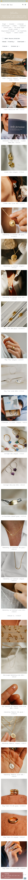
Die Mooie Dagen (19, 27)
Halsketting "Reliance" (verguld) (14, 743)
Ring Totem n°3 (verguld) (14, 837)
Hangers (8, 32)
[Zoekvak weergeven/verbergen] (23, 4)
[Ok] (25, 878)
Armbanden (20, 24)
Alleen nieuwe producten (12, 38)
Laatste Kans (7, 27)
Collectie (5, 46)
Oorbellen (11, 24)
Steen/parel (21, 41)
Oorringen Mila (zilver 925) (14, 485)
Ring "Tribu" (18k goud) (14, 328)
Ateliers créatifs (18, 32)
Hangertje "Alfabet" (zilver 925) (14, 632)
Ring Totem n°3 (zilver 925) (14, 868)
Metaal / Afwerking (8, 41)
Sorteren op (15, 46)
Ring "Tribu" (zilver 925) (14, 391)
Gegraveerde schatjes (7, 31)
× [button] (22, 873)
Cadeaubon (22, 25)
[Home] (6, 4)
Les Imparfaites (21, 31)
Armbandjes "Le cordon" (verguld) (14, 422)
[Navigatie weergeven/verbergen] (25, 4)
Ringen (4, 24)
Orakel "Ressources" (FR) (14, 109)
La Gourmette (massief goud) (14, 516)
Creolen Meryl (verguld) (14, 172)
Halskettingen (5, 25)
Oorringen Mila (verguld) (14, 453)
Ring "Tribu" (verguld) (14, 360)
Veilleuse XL (14, 615)
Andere (14, 25)
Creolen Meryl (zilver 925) (14, 203)
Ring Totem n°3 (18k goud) (14, 806)
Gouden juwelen (13, 29)
